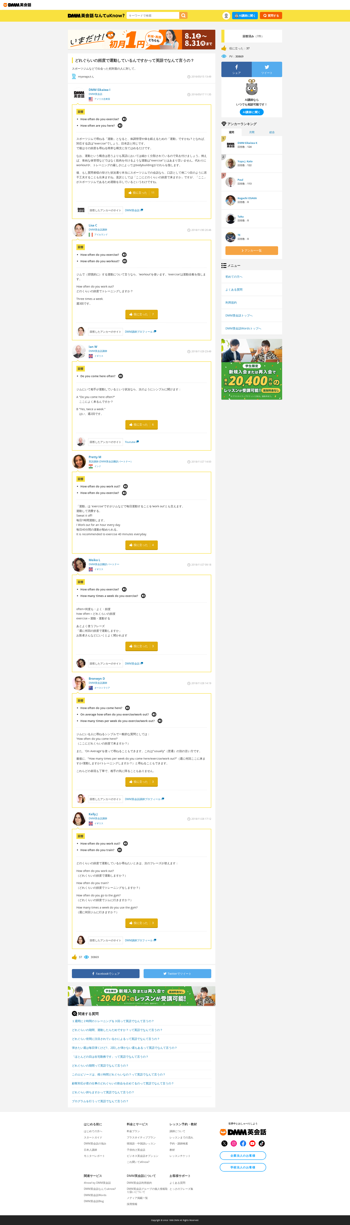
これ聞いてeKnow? (138, 1162)
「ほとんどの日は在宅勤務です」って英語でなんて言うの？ (110, 1056)
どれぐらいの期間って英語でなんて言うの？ (100, 1065)
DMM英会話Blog (94, 1201)
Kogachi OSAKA (247, 198)
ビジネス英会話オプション (142, 1156)
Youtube (130, 442)
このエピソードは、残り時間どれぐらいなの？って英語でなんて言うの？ (118, 1074)
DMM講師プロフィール (139, 331)
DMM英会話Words (95, 1195)
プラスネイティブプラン (141, 1137)
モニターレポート (94, 1156)
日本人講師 (90, 1150)
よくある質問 (233, 289)
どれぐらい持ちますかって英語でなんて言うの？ (103, 1092)
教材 (172, 1150)
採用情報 (132, 1204)
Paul (240, 180)
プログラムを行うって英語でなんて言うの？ (100, 1101)
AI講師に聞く (247, 15)
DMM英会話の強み (95, 1143)
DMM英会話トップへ (239, 315)
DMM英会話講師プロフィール (143, 799)
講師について (177, 1131)
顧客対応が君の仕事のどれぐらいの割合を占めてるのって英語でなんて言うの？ (123, 1083)
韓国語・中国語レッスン (141, 1143)
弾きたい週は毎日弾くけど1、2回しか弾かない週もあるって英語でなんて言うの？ (124, 1048)
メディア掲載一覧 (137, 1198)
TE (239, 235)
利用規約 (231, 302)
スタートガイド (93, 1137)
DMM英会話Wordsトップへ (243, 328)
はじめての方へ (93, 1131)
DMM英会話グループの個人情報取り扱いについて (147, 1190)
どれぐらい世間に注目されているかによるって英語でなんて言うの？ (116, 1039)
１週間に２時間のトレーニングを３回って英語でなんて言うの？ (113, 1021)
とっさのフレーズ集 (181, 1189)
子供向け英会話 (136, 1150)
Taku (241, 216)
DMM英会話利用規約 (139, 1183)
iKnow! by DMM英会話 (97, 1183)
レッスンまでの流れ (181, 1137)
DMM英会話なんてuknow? (100, 1189)
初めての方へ (233, 276)
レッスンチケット (180, 1156)
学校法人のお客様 (242, 1167)
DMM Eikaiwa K (247, 143)
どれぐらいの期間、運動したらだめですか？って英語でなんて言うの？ (117, 1030)
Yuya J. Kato (245, 161)
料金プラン (133, 1131)
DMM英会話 (132, 210)
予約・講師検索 (179, 1143)
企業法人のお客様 (242, 1155)
